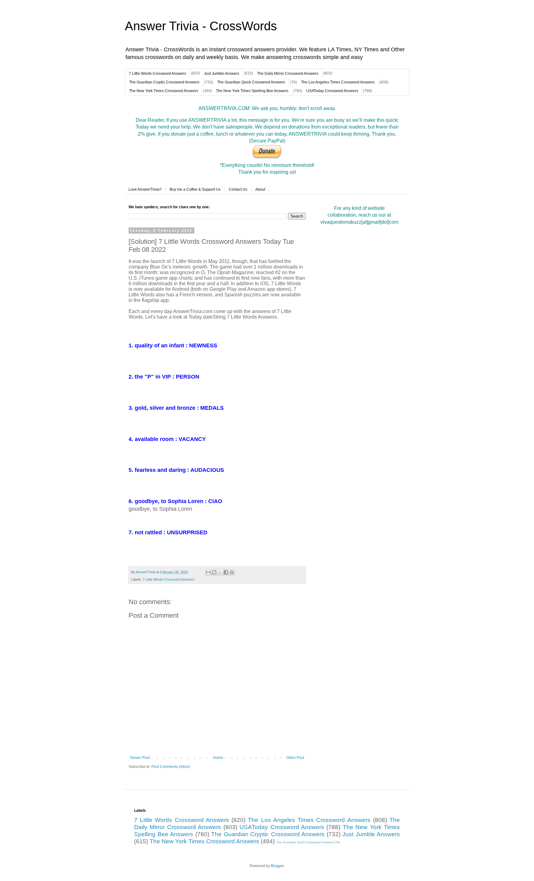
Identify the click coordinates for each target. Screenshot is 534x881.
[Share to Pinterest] (232, 572)
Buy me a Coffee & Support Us (195, 189)
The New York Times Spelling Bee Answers (252, 91)
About (260, 189)
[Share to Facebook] (226, 572)
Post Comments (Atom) (170, 767)
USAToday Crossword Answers (332, 91)
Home (218, 758)
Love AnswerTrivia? (145, 189)
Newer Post (140, 758)
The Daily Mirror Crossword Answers (287, 73)
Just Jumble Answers (221, 73)
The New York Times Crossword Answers (163, 91)
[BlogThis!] (214, 572)
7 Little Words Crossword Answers (157, 73)
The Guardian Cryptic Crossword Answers (164, 82)
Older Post (295, 758)
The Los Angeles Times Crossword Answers (338, 82)
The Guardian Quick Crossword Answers (251, 82)
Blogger (277, 866)
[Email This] (208, 572)
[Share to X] (220, 572)
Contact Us (238, 189)
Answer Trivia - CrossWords (201, 26)
